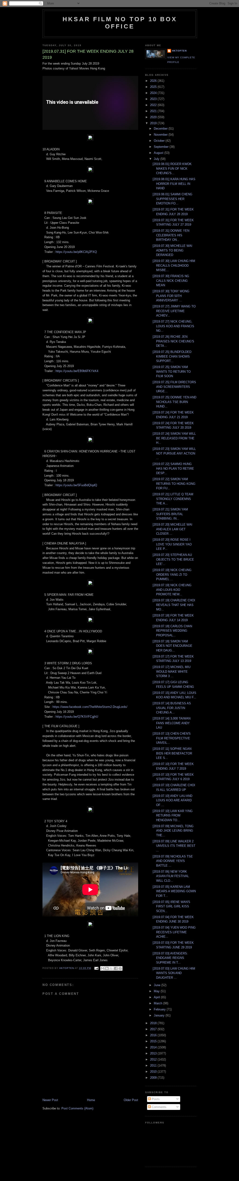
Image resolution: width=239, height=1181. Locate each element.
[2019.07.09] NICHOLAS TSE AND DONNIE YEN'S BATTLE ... (173, 861)
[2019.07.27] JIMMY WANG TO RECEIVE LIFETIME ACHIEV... (174, 311)
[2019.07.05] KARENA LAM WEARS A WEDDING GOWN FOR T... (174, 891)
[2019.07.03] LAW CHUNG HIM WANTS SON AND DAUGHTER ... (174, 973)
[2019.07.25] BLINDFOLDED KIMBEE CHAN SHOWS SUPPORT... (172, 356)
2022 (154, 105)
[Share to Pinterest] (120, 968)
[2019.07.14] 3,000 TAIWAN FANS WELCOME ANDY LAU (171, 723)
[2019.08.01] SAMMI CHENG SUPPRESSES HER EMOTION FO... (172, 199)
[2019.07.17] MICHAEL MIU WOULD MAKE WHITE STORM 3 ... (171, 671)
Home (91, 1100)
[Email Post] (96, 968)
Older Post (131, 1100)
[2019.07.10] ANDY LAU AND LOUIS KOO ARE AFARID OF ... (172, 800)
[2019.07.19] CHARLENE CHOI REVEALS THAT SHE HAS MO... (174, 605)
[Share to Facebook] (115, 968)
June (157, 985)
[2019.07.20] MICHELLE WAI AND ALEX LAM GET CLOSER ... (172, 529)
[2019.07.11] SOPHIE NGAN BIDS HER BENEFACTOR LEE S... (172, 753)
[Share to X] (111, 968)
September (161, 146)
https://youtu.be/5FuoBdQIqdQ (76, 485)
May (157, 991)
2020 (154, 117)
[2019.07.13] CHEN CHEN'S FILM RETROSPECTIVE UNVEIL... (172, 738)
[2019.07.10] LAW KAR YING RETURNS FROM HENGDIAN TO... (173, 815)
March (158, 1003)
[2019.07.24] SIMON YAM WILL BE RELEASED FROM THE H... (174, 438)
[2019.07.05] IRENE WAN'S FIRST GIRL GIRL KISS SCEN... (171, 906)
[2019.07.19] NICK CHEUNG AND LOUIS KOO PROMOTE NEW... (172, 589)
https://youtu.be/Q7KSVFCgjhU (77, 716)
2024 (154, 93)
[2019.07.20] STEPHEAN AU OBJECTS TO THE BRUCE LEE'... (173, 559)
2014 (154, 1047)
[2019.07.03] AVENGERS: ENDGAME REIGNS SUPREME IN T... (170, 958)
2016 (154, 1035)
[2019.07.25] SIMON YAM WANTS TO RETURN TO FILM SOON (172, 371)
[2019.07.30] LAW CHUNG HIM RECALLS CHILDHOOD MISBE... (174, 265)
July (157, 159)
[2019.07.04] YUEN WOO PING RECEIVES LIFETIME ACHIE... (174, 932)
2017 (154, 1029)
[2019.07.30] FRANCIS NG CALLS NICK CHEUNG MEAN (171, 280)
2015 (154, 1041)
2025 (154, 87)
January (159, 1015)
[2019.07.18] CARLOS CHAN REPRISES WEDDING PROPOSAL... (172, 630)
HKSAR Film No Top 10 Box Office (120, 23)
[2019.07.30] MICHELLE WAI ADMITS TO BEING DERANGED (172, 250)
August (159, 153)
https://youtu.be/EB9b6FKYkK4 (77, 371)
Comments (158, 1107)
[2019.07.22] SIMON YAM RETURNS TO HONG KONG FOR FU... (174, 483)
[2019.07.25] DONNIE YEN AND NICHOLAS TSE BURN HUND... (174, 402)
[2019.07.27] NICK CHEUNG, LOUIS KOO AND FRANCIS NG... (173, 326)
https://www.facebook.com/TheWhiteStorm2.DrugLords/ (90, 707)
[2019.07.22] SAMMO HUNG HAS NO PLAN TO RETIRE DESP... (173, 468)
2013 (154, 1053)
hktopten (179, 50)
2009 (154, 1077)
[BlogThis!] (107, 968)
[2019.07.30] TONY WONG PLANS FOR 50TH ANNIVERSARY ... (171, 295)
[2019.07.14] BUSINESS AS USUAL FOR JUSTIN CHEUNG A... (172, 708)
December (161, 128)
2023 (154, 99)
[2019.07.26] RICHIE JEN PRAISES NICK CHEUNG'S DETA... (173, 341)
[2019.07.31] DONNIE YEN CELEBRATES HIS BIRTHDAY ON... (171, 235)
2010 (154, 1071)
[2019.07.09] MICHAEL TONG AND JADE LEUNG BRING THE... (173, 830)
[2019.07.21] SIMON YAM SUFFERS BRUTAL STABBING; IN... (170, 514)
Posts (155, 1099)
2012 (154, 1059)
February (160, 1009)
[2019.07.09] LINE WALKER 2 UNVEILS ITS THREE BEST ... (174, 846)
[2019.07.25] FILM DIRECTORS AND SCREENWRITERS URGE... (174, 386)
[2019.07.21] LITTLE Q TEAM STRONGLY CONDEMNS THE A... (173, 498)
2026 (154, 81)
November (161, 134)
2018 (154, 1023)
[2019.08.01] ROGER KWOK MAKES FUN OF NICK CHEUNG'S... (172, 168)
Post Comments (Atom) (77, 1108)
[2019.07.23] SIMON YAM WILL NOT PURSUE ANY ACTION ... (174, 453)
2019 (154, 123)
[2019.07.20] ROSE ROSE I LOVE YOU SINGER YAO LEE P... (172, 544)
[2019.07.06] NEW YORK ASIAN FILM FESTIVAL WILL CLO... (171, 876)
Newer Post (50, 1100)
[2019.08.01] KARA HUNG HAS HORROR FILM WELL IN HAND (174, 183)
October (159, 140)
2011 (154, 1065)
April (157, 997)
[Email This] (102, 968)
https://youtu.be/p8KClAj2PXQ (76, 252)
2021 (154, 111)
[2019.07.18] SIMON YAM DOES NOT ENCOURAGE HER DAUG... (172, 646)
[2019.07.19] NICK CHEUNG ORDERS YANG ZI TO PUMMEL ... (172, 574)
